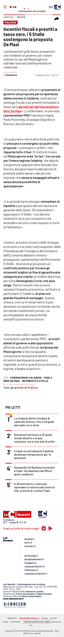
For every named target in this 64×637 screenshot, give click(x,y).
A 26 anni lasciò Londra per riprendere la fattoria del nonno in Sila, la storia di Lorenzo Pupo (34, 487)
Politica (21, 17)
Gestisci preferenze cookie (37, 621)
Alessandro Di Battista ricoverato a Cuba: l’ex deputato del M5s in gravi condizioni (34, 471)
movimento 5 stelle (35, 380)
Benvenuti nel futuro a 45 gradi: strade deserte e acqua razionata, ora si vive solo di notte (34, 438)
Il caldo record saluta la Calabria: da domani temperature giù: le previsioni (34, 454)
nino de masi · (12, 380)
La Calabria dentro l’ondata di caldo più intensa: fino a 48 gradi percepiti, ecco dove (34, 422)
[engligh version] (11, 6)
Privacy (44, 618)
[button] (57, 19)
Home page (8, 17)
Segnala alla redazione (29, 618)
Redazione (12, 618)
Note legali (15, 621)
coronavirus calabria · (26, 377)
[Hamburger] (5, 7)
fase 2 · (48, 377)
